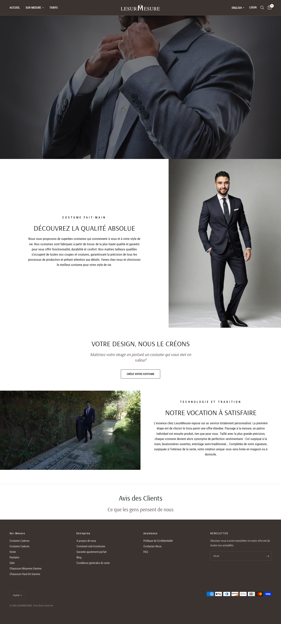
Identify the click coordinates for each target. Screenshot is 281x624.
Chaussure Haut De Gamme (25, 574)
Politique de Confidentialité (158, 541)
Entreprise (83, 533)
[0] (268, 7)
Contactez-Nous (152, 546)
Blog (78, 557)
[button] (32, 113)
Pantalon (14, 557)
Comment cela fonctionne (90, 546)
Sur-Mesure (33, 7)
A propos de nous (86, 541)
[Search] (262, 7)
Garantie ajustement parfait (91, 552)
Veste (13, 552)
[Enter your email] (267, 556)
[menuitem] (16, 7)
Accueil (15, 7)
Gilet (12, 563)
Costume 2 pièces (19, 541)
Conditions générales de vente (93, 563)
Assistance (150, 533)
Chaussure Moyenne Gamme (25, 568)
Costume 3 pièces (19, 546)
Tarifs (54, 7)
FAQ (145, 552)
